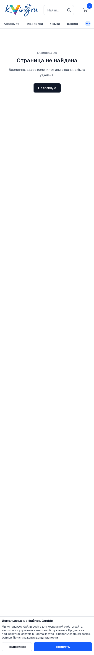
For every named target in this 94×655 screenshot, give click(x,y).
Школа (72, 24)
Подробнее (17, 647)
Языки (55, 24)
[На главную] (21, 10)
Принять (63, 647)
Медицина (34, 24)
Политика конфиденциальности (35, 637)
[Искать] (69, 10)
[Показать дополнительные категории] (88, 23)
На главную (47, 88)
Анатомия (11, 24)
